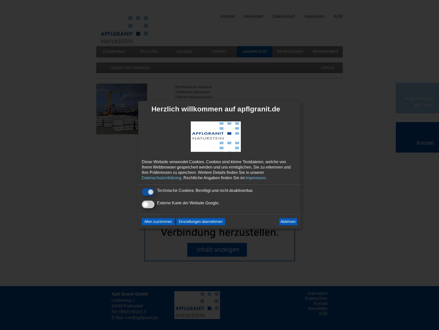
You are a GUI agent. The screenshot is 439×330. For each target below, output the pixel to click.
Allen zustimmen (158, 222)
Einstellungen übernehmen (201, 222)
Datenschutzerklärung (161, 178)
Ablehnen (288, 222)
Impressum (255, 178)
